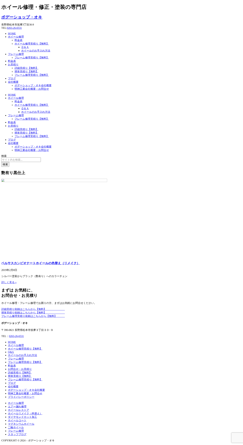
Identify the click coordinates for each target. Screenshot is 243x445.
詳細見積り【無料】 (26, 68)
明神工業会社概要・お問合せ (32, 88)
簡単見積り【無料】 (26, 71)
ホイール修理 (16, 36)
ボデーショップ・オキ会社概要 (33, 85)
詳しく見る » (9, 282)
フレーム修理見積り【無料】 (32, 57)
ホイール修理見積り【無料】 (32, 43)
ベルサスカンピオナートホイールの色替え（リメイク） (40, 263)
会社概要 (13, 81)
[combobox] (21, 159)
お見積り (13, 64)
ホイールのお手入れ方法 (35, 50)
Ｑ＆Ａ (25, 47)
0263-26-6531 (14, 27)
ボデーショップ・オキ (21, 17)
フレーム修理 (16, 54)
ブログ (12, 78)
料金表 (18, 40)
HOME (12, 33)
